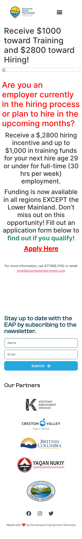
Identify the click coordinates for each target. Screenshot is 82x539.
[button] (59, 12)
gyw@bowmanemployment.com (41, 271)
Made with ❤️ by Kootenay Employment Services (41, 525)
